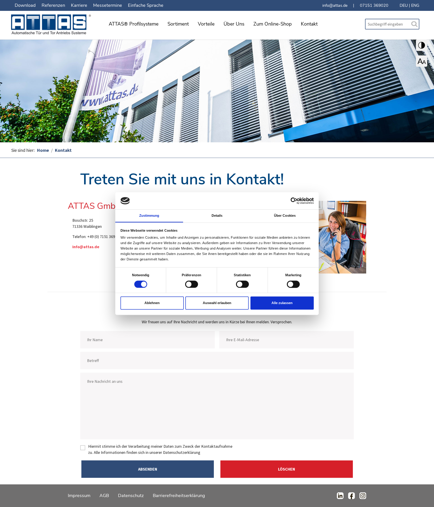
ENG (415, 5)
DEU (404, 5)
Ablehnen (152, 303)
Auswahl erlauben (217, 303)
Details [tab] (217, 216)
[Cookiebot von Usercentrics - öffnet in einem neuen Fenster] (294, 200)
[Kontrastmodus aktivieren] (421, 45)
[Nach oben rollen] (423, 496)
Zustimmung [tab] (149, 216)
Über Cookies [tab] (285, 216)
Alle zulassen (281, 303)
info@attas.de (334, 5)
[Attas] (52, 23)
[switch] (191, 284)
